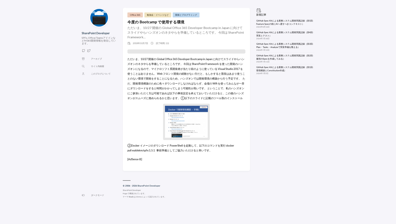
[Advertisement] (285, 104)
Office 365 (135, 15)
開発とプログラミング (186, 15)
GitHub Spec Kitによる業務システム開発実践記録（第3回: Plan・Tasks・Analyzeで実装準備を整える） (284, 45)
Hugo (125, 193)
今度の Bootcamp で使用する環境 (155, 22)
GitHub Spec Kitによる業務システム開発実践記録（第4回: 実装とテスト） (284, 34)
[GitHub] (83, 51)
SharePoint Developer (96, 33)
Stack (131, 197)
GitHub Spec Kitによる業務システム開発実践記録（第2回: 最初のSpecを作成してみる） (284, 57)
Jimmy (139, 197)
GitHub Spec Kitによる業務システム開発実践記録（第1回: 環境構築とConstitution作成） (284, 69)
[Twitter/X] (89, 51)
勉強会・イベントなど (158, 15)
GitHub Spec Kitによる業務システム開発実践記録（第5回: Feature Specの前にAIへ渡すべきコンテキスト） (284, 22)
